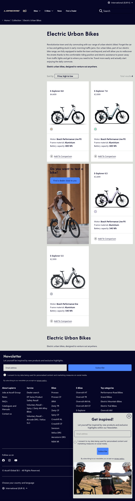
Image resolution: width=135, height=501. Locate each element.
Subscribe (99, 367)
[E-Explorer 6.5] (112, 196)
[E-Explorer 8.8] (68, 114)
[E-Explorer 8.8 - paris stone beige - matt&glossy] (51, 129)
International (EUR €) (120, 2)
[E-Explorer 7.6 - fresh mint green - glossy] (95, 129)
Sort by (50, 76)
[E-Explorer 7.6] (112, 114)
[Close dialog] (129, 416)
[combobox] (115, 10)
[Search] (100, 10)
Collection (16, 20)
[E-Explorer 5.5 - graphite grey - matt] (51, 294)
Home (7, 20)
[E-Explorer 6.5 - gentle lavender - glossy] (95, 211)
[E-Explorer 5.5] (68, 279)
